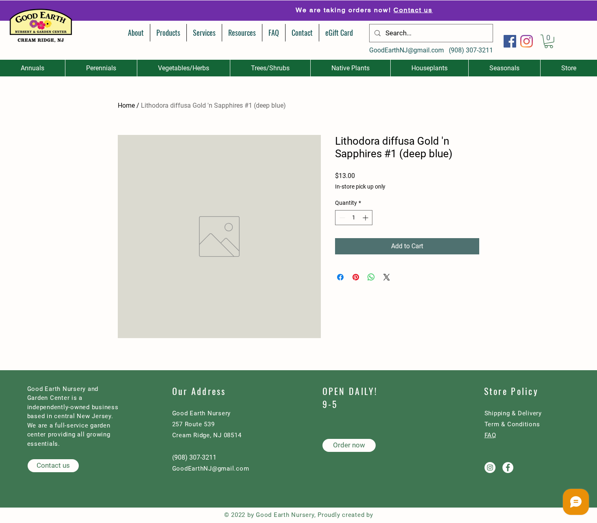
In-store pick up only (360, 186)
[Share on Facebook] (340, 277)
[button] (549, 41)
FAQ (490, 435)
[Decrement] (341, 218)
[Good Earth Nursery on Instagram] (490, 467)
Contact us (344, 10)
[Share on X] (387, 277)
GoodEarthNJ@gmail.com (406, 50)
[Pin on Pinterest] (356, 277)
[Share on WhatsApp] (371, 277)
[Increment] (366, 218)
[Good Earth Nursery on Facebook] (507, 467)
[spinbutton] (353, 218)
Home (126, 105)
